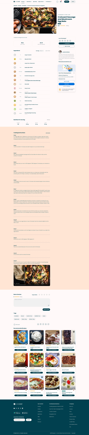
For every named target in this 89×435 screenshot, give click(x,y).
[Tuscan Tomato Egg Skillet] (36, 386)
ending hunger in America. (67, 90)
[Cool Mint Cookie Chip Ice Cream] (36, 341)
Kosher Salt (27, 67)
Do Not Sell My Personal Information (63, 433)
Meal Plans (40, 414)
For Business (48, 1)
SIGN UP (66, 1)
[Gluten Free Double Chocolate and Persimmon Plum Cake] (68, 341)
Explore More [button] (40, 1)
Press (70, 411)
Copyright (73, 433)
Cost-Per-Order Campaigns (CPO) (56, 409)
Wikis (39, 416)
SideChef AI (51, 416)
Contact (71, 414)
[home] (17, 1)
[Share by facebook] (65, 41)
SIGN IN (73, 1)
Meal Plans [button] (29, 1)
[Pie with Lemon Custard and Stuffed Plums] (52, 386)
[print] (60, 41)
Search (39, 419)
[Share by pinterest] (63, 41)
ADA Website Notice (73, 424)
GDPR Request (53, 433)
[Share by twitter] (68, 41)
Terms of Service (72, 416)
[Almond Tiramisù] (68, 363)
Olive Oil (26, 59)
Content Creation (52, 411)
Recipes (39, 406)
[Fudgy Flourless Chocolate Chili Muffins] (52, 341)
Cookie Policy (72, 421)
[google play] (17, 413)
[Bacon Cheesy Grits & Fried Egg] (21, 386)
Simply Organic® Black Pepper (30, 93)
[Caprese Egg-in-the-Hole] (52, 363)
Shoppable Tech (52, 414)
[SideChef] (18, 404)
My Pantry (35, 1)
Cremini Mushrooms (29, 71)
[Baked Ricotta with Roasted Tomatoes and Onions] (36, 363)
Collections (40, 411)
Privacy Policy (72, 419)
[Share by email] (70, 41)
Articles (39, 409)
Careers (71, 409)
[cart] (61, 2)
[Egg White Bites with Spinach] (21, 341)
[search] (57, 2)
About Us (71, 406)
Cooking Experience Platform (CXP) (56, 406)
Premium (39, 421)
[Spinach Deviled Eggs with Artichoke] (68, 386)
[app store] (25, 413)
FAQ (70, 426)
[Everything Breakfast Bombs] (21, 363)
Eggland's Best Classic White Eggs (33, 80)
